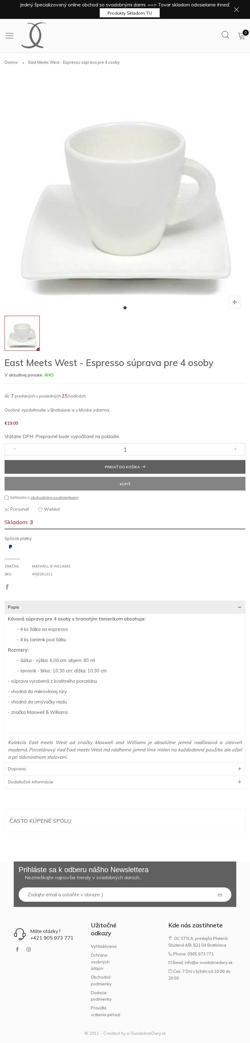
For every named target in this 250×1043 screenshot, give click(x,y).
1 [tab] (125, 307)
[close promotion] (236, 9)
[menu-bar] (11, 36)
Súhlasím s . (44, 497)
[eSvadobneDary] (34, 35)
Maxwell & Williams (51, 566)
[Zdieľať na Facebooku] (7, 587)
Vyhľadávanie (104, 946)
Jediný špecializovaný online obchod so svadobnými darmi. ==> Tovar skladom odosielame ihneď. (125, 5)
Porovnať (19, 509)
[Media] (235, 302)
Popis (13, 607)
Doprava (17, 768)
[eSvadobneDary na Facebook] (17, 949)
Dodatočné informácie (30, 782)
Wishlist (52, 509)
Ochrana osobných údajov (100, 962)
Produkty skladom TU (130, 13)
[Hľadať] (225, 35)
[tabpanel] (125, 192)
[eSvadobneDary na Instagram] (28, 949)
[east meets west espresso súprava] (125, 192)
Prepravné (46, 436)
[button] (14, 449)
